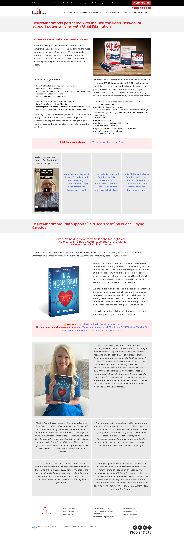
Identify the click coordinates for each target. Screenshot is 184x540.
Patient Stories (138, 12)
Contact (147, 12)
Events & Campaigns (112, 12)
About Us (70, 12)
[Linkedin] (149, 527)
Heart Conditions (82, 12)
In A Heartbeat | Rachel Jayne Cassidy (102, 324)
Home (63, 12)
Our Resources (96, 12)
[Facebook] (135, 527)
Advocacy (126, 12)
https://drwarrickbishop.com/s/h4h (105, 142)
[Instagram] (140, 527)
